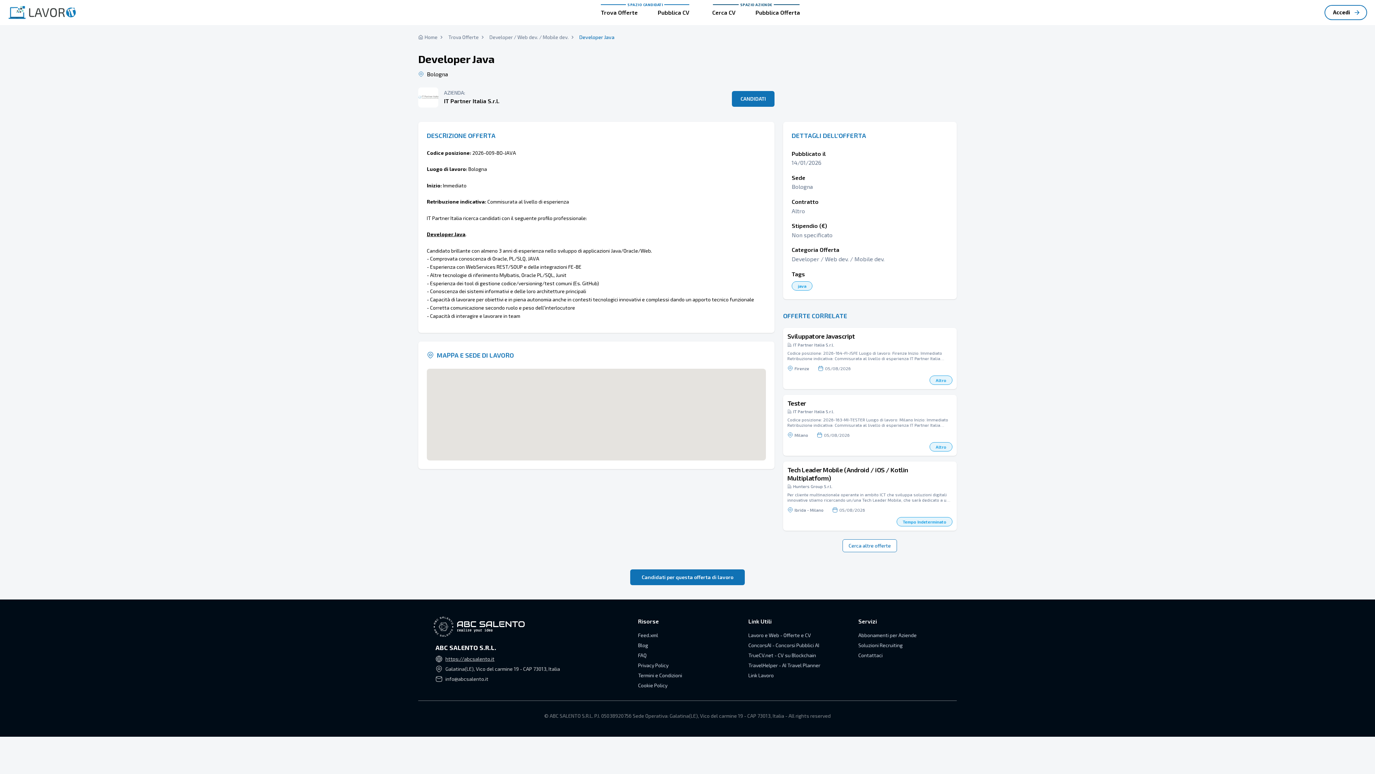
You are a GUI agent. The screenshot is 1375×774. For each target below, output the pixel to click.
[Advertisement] (870, 64)
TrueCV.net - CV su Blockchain (782, 655)
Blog (643, 645)
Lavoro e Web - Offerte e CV (779, 635)
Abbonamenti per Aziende (887, 635)
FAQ (642, 655)
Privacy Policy (653, 665)
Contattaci (870, 655)
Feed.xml (648, 635)
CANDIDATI (753, 99)
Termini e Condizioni (660, 675)
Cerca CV (723, 12)
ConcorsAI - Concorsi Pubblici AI (783, 645)
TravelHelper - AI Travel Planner (784, 665)
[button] (870, 358)
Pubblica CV (673, 12)
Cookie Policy (652, 685)
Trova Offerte (619, 12)
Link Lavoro (761, 675)
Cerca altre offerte (870, 546)
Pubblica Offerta (778, 12)
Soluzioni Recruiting (880, 645)
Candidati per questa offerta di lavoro (687, 577)
